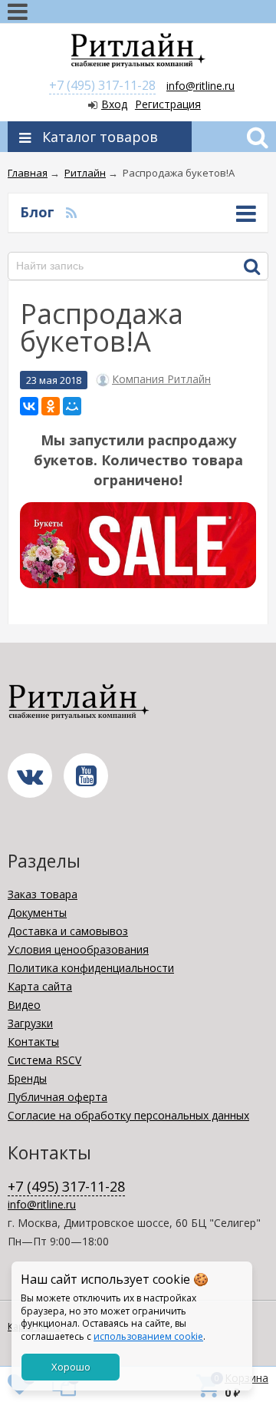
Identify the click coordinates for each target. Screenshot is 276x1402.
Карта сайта (40, 986)
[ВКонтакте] (29, 406)
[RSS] (71, 212)
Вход (114, 104)
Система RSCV (44, 1060)
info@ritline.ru (200, 85)
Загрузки (30, 1023)
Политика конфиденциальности (91, 968)
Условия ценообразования (78, 949)
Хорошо (70, 1367)
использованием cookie (148, 1336)
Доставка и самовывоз (68, 931)
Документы (37, 912)
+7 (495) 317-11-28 (102, 85)
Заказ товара (42, 894)
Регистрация (168, 104)
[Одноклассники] (50, 406)
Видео (24, 1004)
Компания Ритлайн (161, 379)
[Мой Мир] (72, 406)
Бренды (27, 1078)
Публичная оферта (57, 1097)
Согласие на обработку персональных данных (128, 1115)
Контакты (33, 1041)
